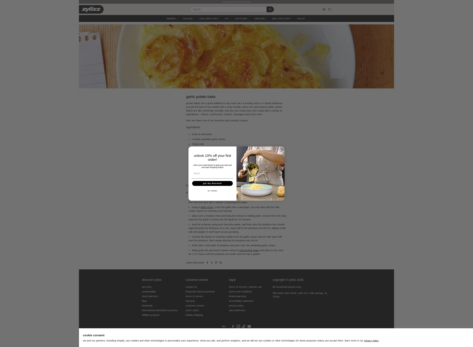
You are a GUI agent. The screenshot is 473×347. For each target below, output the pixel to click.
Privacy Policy (371, 340)
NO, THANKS (212, 191)
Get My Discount (212, 183)
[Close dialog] (281, 149)
